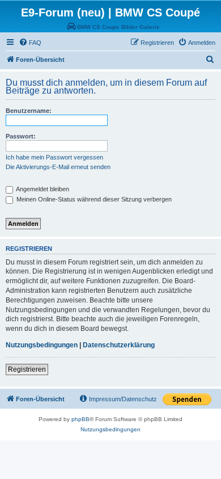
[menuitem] (30, 42)
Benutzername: (29, 110)
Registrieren (27, 369)
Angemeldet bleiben (42, 189)
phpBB (80, 419)
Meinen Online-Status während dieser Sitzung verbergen (93, 199)
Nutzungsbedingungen (42, 345)
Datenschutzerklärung (119, 345)
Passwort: (21, 136)
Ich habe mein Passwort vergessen (54, 157)
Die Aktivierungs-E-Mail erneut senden (58, 166)
